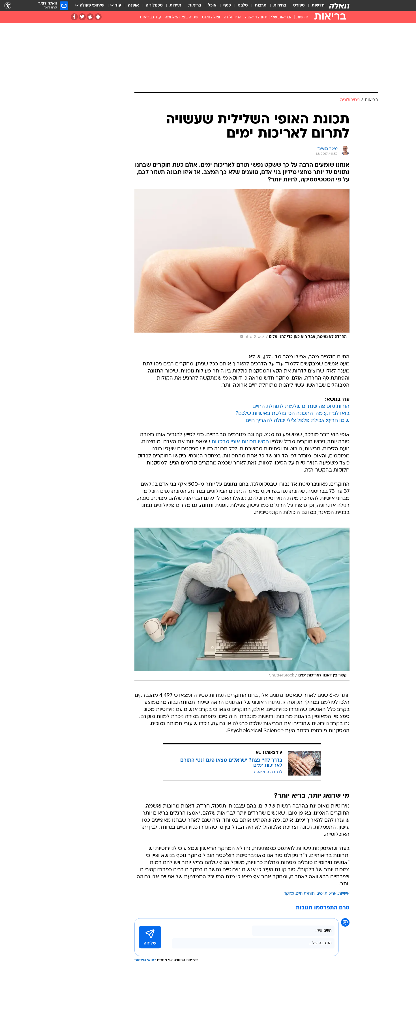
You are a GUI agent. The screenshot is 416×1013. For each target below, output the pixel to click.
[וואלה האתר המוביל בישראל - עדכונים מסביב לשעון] (339, 5)
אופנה (133, 5)
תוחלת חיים (305, 894)
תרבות (261, 5)
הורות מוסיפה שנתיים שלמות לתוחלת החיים (300, 406)
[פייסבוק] (74, 16)
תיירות (175, 5)
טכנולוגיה (154, 5)
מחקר (289, 894)
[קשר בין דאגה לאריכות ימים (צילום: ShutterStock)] (241, 604)
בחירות (279, 5)
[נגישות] (7, 5)
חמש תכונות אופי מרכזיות (240, 442)
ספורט (299, 5)
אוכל (212, 5)
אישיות (343, 894)
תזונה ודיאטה (256, 17)
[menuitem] (315, 6)
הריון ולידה (232, 17)
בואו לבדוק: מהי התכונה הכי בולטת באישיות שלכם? (292, 413)
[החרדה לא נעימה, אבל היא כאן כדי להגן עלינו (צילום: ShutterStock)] (241, 265)
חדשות (318, 5)
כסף (227, 5)
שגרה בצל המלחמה (181, 17)
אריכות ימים (326, 894)
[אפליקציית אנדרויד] (98, 16)
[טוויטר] (82, 16)
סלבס (243, 5)
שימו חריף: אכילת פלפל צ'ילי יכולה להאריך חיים (297, 420)
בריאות (194, 5)
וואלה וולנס (211, 17)
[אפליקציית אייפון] (90, 16)
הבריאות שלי (282, 17)
